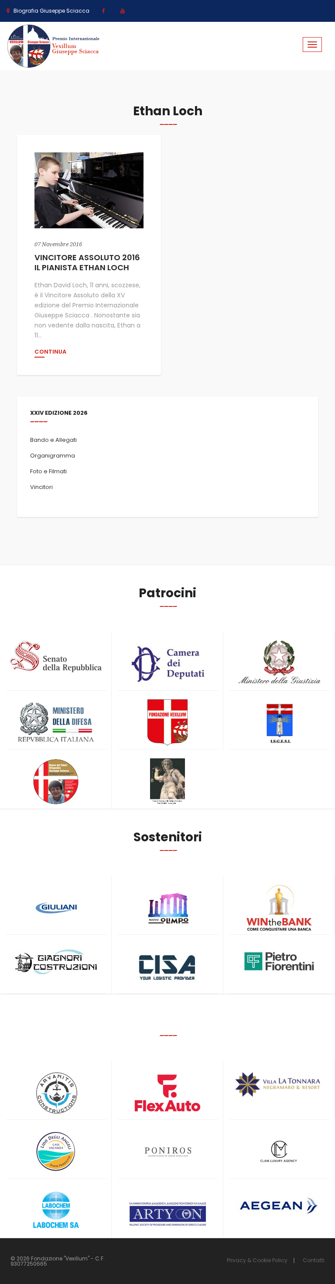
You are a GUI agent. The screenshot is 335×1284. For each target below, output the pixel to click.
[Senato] (56, 656)
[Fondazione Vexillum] (167, 722)
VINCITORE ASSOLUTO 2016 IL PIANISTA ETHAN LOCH (87, 262)
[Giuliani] (56, 908)
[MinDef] (56, 722)
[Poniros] (167, 1152)
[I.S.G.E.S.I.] (279, 722)
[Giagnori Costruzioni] (56, 960)
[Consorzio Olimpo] (167, 905)
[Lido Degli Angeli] (56, 1152)
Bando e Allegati (53, 440)
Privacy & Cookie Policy (257, 1260)
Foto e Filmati (48, 471)
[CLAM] (279, 1152)
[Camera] (167, 663)
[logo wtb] (279, 908)
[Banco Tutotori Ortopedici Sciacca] (56, 781)
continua (50, 352)
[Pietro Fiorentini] (279, 961)
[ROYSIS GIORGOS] (167, 1210)
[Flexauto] (167, 1093)
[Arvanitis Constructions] (56, 1093)
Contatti (314, 1260)
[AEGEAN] (279, 1206)
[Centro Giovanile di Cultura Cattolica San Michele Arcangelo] (167, 781)
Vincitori (41, 487)
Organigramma (52, 455)
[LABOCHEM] (56, 1211)
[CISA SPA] (167, 966)
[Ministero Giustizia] (279, 663)
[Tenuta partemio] (279, 1084)
